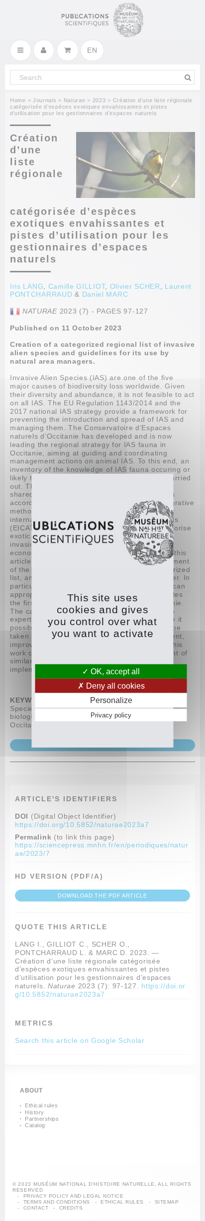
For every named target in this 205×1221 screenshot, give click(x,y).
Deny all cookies (114, 685)
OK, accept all (114, 671)
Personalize (111, 700)
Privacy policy (111, 715)
